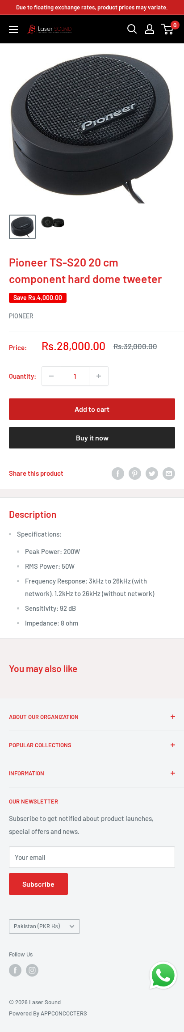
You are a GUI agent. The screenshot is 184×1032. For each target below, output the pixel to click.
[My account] (149, 29)
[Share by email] (169, 473)
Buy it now (92, 437)
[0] (167, 29)
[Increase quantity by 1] (98, 376)
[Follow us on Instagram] (32, 970)
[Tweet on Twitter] (152, 473)
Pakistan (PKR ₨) (37, 926)
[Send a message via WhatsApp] (163, 975)
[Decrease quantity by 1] (51, 376)
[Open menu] (13, 29)
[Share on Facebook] (118, 473)
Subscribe (38, 884)
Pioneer (21, 316)
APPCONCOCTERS (64, 1013)
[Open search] (132, 29)
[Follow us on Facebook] (15, 970)
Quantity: (22, 376)
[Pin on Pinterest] (135, 473)
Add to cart (92, 409)
